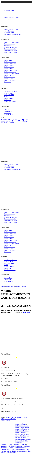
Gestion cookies (5, 420)
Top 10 (14, 121)
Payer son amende (9, 44)
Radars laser (7, 100)
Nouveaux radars (9, 32)
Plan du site (4, 122)
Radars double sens (10, 62)
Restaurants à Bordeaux (22, 427)
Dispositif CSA (8, 93)
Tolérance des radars (10, 49)
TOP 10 (6, 109)
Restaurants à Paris (20, 424)
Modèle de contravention (11, 42)
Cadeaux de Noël (20, 434)
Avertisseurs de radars (10, 91)
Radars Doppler (9, 98)
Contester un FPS (12, 453)
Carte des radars (9, 31)
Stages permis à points (10, 52)
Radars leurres (8, 78)
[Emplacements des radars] (5, 14)
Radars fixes (8, 60)
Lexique (25, 121)
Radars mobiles (8, 68)
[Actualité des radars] (9, 21)
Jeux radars (7, 113)
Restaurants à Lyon (20, 432)
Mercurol (24, 286)
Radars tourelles (9, 67)
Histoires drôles (8, 114)
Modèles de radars (9, 80)
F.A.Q (20, 121)
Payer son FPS (19, 441)
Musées (23, 437)
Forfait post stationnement (22, 439)
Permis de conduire (9, 101)
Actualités (4, 119)
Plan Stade (23, 436)
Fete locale (15, 449)
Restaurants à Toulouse (22, 426)
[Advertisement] (16, 141)
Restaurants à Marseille (22, 431)
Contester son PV (9, 45)
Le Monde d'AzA (11, 417)
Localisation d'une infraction (12, 34)
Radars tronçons (9, 75)
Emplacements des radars (11, 29)
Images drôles (8, 111)
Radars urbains (8, 65)
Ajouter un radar (5, 121)
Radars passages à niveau (11, 73)
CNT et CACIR (9, 95)
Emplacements (10, 286)
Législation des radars (10, 50)
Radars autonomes (9, 77)
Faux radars (7, 82)
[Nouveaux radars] (6, 8)
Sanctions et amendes (10, 47)
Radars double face (9, 63)
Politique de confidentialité (8, 419)
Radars (3, 286)
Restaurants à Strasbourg (22, 429)
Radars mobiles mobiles (11, 70)
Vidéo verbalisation (21, 441)
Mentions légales (22, 417)
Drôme (18, 286)
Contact (11, 122)
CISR (6, 96)
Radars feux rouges (10, 72)
